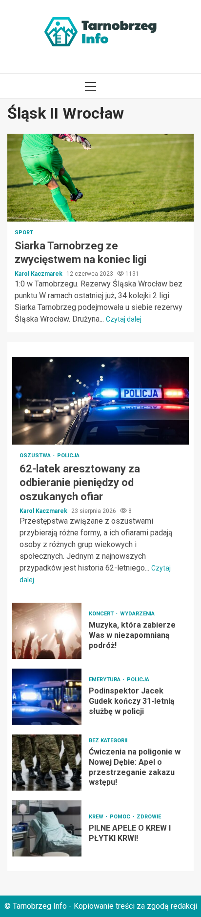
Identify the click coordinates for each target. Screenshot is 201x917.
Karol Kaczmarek (39, 273)
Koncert (102, 613)
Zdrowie (149, 816)
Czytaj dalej (123, 319)
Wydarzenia (137, 613)
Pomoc (121, 816)
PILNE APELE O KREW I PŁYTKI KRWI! (46, 828)
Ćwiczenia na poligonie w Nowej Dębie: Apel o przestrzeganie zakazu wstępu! (46, 762)
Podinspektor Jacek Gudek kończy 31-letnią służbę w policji (46, 697)
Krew (97, 816)
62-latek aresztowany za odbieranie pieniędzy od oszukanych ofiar (100, 401)
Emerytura (105, 679)
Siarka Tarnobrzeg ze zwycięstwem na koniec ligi (100, 178)
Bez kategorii (108, 740)
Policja (68, 455)
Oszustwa (36, 455)
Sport (24, 232)
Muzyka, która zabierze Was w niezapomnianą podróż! (46, 631)
